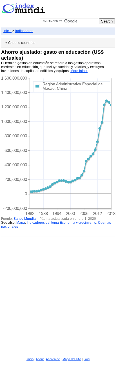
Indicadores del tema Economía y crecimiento (61, 223)
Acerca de (53, 359)
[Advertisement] (58, 296)
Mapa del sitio (72, 359)
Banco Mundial (25, 219)
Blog (87, 359)
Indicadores (24, 31)
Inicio (7, 31)
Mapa (20, 223)
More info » (79, 71)
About (40, 359)
